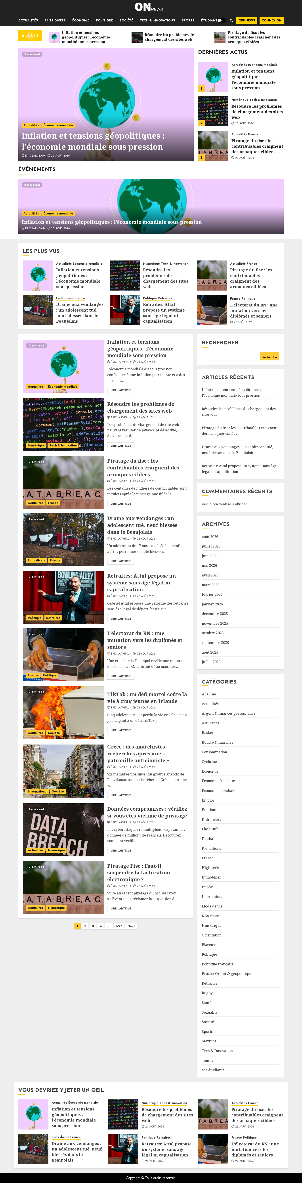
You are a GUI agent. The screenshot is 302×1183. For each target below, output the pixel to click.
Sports (188, 20)
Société (126, 20)
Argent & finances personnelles (228, 713)
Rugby (207, 992)
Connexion (271, 20)
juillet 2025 (211, 661)
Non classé (211, 915)
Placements (211, 944)
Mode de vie (212, 906)
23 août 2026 (60, 156)
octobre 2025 (213, 632)
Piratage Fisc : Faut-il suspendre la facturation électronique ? (138, 872)
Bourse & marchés (217, 742)
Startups (209, 1041)
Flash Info (210, 829)
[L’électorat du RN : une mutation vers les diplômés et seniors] (212, 310)
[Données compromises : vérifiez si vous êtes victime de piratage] (63, 829)
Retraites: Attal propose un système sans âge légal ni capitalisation (164, 313)
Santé (206, 1002)
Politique (104, 20)
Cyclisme (209, 761)
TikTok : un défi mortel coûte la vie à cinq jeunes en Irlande (147, 697)
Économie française (218, 780)
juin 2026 (209, 555)
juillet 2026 (211, 546)
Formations (211, 848)
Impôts (208, 886)
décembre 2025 (215, 613)
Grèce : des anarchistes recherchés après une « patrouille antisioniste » (138, 753)
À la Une (209, 694)
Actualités (28, 20)
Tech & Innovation (263, 100)
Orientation (212, 935)
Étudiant (209, 20)
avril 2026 (210, 575)
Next (131, 926)
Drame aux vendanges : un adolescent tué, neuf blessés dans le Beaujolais (79, 313)
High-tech (210, 867)
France (253, 134)
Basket (207, 732)
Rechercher (220, 342)
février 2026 (212, 594)
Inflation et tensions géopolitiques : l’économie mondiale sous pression (93, 141)
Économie (80, 20)
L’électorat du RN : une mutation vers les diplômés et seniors (254, 310)
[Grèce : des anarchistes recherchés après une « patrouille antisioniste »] (63, 771)
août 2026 (210, 536)
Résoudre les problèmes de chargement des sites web (257, 111)
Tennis (207, 1060)
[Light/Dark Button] (222, 20)
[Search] (231, 20)
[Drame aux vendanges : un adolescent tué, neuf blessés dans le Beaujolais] (38, 310)
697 (119, 926)
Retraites (165, 298)
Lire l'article (121, 390)
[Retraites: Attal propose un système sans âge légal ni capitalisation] (125, 310)
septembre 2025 (215, 642)
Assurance (210, 723)
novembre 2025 (215, 623)
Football (208, 838)
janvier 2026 (212, 604)
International (37, 791)
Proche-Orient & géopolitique (227, 973)
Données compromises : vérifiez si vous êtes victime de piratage (147, 812)
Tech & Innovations (157, 20)
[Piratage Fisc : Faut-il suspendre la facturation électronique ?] (63, 887)
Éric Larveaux (35, 156)
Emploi (208, 800)
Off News (247, 20)
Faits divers (55, 20)
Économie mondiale (58, 125)
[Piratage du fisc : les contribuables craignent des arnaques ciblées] (213, 146)
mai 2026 (209, 565)
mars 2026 (210, 584)
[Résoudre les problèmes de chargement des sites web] (213, 111)
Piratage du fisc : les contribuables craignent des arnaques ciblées (257, 146)
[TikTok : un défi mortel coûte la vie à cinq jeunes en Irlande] (63, 712)
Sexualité (210, 1012)
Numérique (239, 100)
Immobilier (211, 877)
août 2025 (210, 652)
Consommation (214, 752)
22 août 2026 (243, 322)
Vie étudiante (213, 1070)
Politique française (218, 964)
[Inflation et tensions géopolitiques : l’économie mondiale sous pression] (106, 104)
